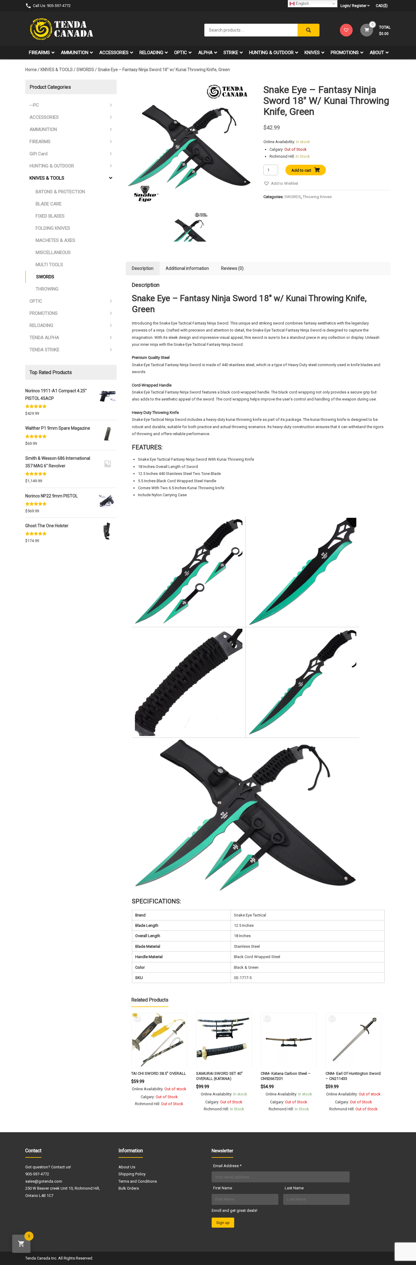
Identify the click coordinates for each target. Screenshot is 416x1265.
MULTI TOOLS (49, 264)
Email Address (227, 1166)
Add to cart (301, 170)
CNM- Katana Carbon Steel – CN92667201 (286, 1076)
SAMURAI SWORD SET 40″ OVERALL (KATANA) (219, 1076)
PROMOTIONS (345, 52)
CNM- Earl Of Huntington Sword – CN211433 (353, 1076)
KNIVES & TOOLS (57, 69)
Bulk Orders (128, 1188)
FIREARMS (39, 52)
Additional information (187, 268)
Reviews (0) (232, 268)
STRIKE (231, 52)
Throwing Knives (317, 196)
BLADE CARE (49, 204)
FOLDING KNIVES (53, 228)
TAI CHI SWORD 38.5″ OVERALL (158, 1073)
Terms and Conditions (137, 1181)
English (301, 3)
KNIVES (312, 52)
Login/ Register (353, 6)
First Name (222, 1188)
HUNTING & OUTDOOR (271, 52)
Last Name (294, 1188)
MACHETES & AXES (55, 240)
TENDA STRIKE (44, 349)
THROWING (47, 289)
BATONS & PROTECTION (60, 191)
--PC (34, 105)
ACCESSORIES (114, 52)
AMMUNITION (74, 52)
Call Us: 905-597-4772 (52, 5)
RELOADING (151, 52)
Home (31, 69)
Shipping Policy (132, 1174)
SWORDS (85, 69)
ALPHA (205, 52)
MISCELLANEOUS (53, 252)
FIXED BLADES (50, 216)
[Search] (308, 30)
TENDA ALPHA (44, 337)
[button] (280, 183)
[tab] (143, 268)
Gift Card (39, 153)
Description (142, 268)
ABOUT (377, 52)
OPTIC (180, 52)
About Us (126, 1167)
